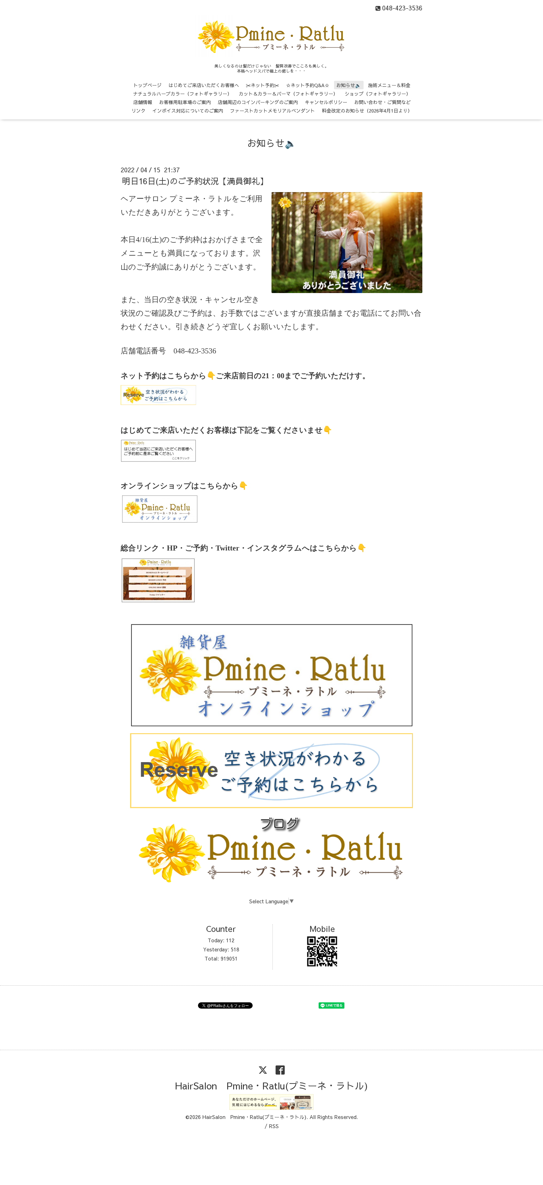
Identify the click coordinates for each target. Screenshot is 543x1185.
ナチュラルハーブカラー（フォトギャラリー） (182, 93)
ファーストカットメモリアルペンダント (272, 110)
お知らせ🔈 (348, 85)
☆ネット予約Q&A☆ (307, 85)
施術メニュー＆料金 (389, 85)
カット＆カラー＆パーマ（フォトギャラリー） (288, 93)
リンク (138, 110)
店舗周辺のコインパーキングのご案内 (258, 102)
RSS (274, 1125)
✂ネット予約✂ (262, 85)
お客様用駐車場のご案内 (185, 102)
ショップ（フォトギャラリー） (378, 93)
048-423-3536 (194, 351)
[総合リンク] (158, 602)
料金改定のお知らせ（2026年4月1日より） (367, 110)
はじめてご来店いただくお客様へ (203, 85)
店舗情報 (142, 102)
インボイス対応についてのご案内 (187, 110)
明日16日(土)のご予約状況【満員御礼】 (195, 180)
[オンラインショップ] (159, 520)
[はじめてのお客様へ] (158, 460)
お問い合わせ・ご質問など (382, 102)
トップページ (147, 85)
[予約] (158, 402)
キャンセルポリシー (326, 102)
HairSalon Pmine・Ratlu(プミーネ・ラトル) (271, 1085)
